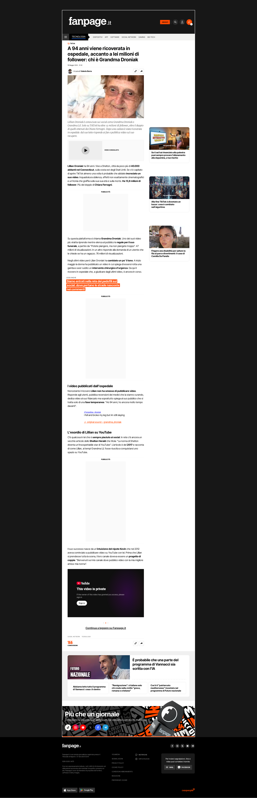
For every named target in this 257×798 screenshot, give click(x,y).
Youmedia (116, 754)
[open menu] (65, 37)
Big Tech (151, 37)
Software (114, 37)
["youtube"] (83, 727)
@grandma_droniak (92, 412)
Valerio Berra (86, 71)
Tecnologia (79, 36)
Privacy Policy (118, 763)
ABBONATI (165, 22)
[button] (141, 71)
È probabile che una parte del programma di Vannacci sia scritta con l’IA (155, 664)
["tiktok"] (68, 727)
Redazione (116, 776)
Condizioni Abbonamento (122, 772)
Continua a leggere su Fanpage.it (106, 628)
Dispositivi (97, 37)
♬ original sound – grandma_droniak (102, 422)
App (106, 37)
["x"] (90, 727)
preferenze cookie (119, 780)
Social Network (129, 37)
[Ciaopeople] (188, 791)
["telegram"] (105, 727)
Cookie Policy (117, 767)
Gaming (142, 37)
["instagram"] (75, 727)
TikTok (72, 43)
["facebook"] (98, 727)
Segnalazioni (117, 759)
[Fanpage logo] (86, 22)
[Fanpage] (71, 746)
